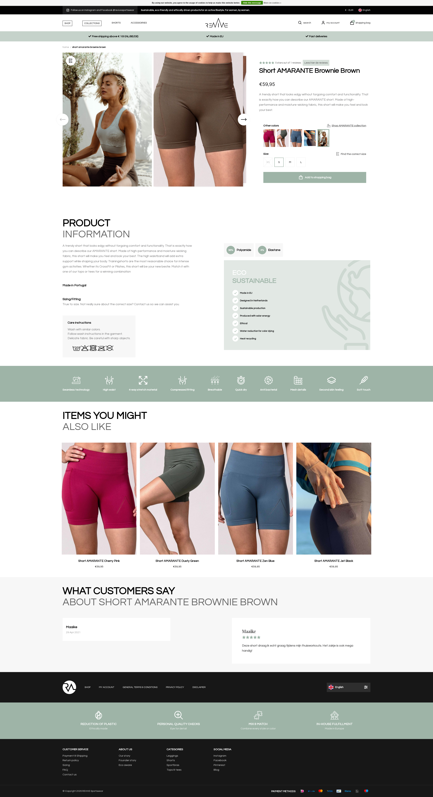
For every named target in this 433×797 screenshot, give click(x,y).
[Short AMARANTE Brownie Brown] (323, 138)
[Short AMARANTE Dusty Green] (283, 138)
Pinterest (219, 765)
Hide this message (252, 3)
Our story (124, 755)
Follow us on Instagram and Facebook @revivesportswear (102, 10)
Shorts (171, 760)
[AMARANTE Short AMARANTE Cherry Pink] (99, 498)
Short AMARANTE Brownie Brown (89, 47)
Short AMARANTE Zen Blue (255, 560)
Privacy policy (175, 687)
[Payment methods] (302, 791)
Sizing (66, 765)
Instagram (220, 755)
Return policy (71, 760)
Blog (216, 769)
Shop (87, 687)
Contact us (70, 774)
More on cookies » (272, 3)
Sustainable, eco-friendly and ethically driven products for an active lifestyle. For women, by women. (195, 10)
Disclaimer (199, 687)
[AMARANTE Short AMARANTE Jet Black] (333, 498)
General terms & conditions (140, 687)
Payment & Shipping (75, 755)
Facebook (220, 760)
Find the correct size (353, 154)
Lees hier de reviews (316, 63)
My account (106, 687)
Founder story (127, 760)
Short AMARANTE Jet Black (333, 560)
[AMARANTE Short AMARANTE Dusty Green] (177, 498)
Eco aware (125, 765)
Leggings (172, 755)
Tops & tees (174, 769)
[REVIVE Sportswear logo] (216, 22)
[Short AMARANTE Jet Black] (310, 138)
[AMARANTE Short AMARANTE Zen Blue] (255, 498)
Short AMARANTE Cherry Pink (99, 560)
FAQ (65, 769)
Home (66, 47)
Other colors (314, 125)
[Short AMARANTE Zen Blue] (296, 138)
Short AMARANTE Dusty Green (177, 560)
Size (314, 154)
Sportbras (173, 765)
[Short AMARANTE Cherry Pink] (269, 138)
